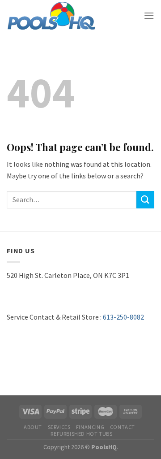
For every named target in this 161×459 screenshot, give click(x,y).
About (33, 427)
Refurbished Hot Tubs (81, 433)
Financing (90, 427)
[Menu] (149, 15)
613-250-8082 (123, 316)
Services (59, 427)
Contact (122, 427)
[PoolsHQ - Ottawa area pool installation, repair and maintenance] (51, 16)
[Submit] (145, 199)
